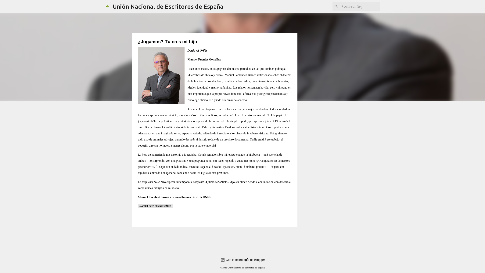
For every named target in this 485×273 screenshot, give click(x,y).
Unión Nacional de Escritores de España (168, 6)
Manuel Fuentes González (155, 206)
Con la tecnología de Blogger (245, 259)
